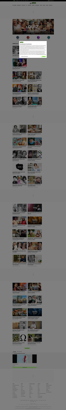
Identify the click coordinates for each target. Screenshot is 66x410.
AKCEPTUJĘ (43, 56)
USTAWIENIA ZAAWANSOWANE (24, 56)
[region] (33, 49)
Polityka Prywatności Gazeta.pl (40, 54)
